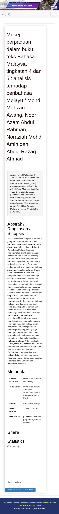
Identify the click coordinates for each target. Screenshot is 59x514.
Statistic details (14, 482)
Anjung (6, 14)
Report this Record (14, 490)
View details (29, 490)
